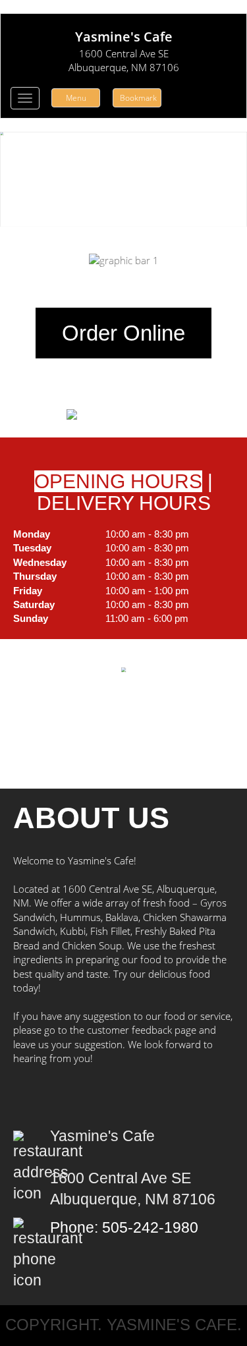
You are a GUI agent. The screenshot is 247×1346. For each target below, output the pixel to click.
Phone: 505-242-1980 (124, 1228)
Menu (76, 97)
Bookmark (138, 97)
